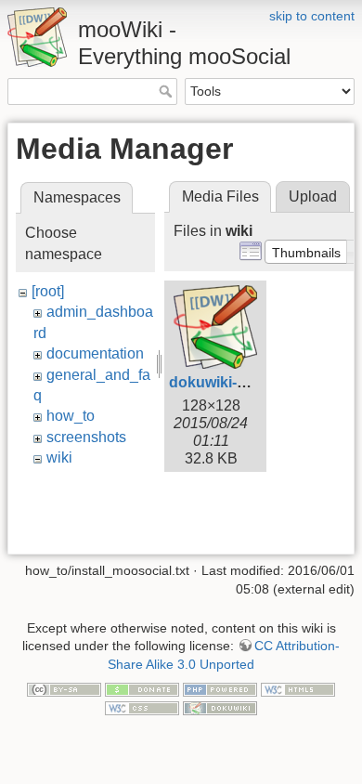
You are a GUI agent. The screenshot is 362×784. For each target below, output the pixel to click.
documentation (95, 353)
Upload (313, 196)
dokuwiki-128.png (231, 382)
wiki (59, 457)
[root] (48, 291)
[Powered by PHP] (220, 688)
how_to (70, 416)
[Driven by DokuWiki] (220, 706)
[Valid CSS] (142, 706)
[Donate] (142, 688)
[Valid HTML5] (298, 688)
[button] (306, 252)
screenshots (86, 437)
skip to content (312, 15)
